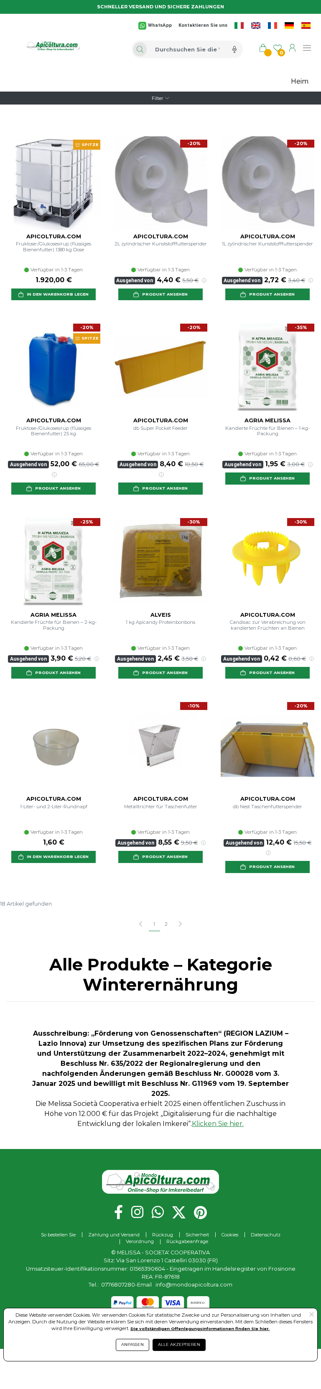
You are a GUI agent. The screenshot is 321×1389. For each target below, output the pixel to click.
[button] (53, 295)
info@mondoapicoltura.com (193, 1285)
